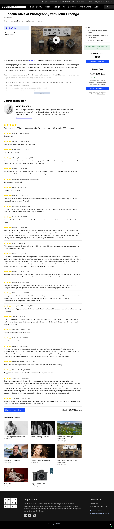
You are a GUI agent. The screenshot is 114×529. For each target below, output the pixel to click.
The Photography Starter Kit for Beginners (14, 438)
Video (47, 6)
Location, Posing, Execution (40, 437)
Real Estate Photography (12, 460)
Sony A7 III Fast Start (38, 484)
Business (72, 6)
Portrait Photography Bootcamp (41, 460)
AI (64, 6)
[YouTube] (25, 515)
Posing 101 (7, 484)
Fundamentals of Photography (11, 34)
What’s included (101, 94)
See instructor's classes (24, 118)
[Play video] (56, 40)
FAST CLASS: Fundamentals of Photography (68, 461)
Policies (57, 526)
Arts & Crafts (85, 6)
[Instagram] (34, 515)
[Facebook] (29, 515)
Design (57, 6)
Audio (96, 6)
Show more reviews (13, 410)
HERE (31, 60)
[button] (109, 524)
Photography (36, 6)
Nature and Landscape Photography (65, 438)
